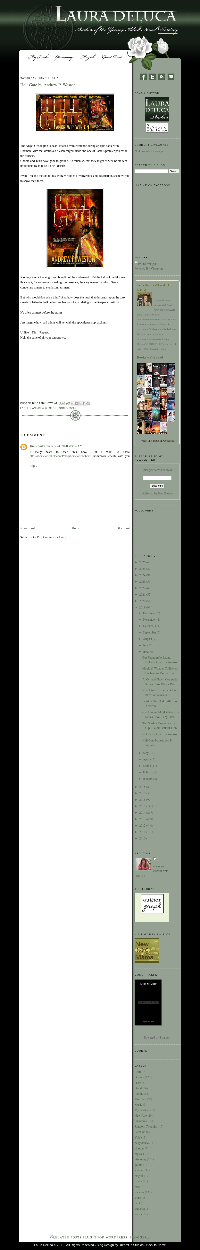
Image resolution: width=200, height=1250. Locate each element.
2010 (142, 838)
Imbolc (139, 1093)
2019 (142, 607)
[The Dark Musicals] (165, 384)
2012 (142, 825)
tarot (137, 1203)
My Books (141, 1110)
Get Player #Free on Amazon (160, 734)
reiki (137, 1186)
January (148, 778)
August (148, 639)
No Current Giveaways (149, 151)
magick (139, 1176)
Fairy (138, 1082)
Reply (33, 466)
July (146, 645)
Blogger (164, 1037)
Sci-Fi (73, 408)
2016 (142, 799)
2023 (142, 581)
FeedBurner (165, 493)
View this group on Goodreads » (159, 440)
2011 (142, 832)
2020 (142, 601)
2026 (142, 562)
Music (138, 1104)
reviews (139, 1192)
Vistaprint (157, 268)
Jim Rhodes (37, 446)
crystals (139, 1154)
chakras (139, 1148)
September (150, 632)
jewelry (139, 1170)
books (63, 408)
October (148, 626)
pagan (138, 1181)
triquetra (140, 1208)
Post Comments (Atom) (51, 537)
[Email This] (73, 403)
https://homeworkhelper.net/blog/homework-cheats (60, 456)
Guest (138, 1088)
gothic (138, 1165)
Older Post (123, 528)
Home (75, 528)
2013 (142, 819)
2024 (142, 575)
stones (138, 1197)
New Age (141, 1115)
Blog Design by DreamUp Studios (120, 1245)
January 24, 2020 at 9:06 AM (64, 446)
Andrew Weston (44, 408)
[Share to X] (80, 403)
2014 (142, 812)
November (149, 619)
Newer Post (27, 528)
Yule (137, 1137)
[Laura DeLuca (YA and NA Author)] (145, 299)
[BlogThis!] (77, 403)
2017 (142, 793)
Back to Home (156, 1245)
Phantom (140, 1121)
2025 (142, 568)
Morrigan (140, 1099)
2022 (142, 588)
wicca (138, 1214)
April (146, 759)
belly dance (142, 1143)
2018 (142, 787)
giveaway (140, 1159)
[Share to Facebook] (84, 403)
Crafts (138, 1071)
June (146, 652)
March (147, 766)
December (149, 613)
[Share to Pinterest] (88, 403)
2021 (142, 594)
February (149, 772)
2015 (142, 806)
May (146, 753)
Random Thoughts (146, 1126)
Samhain (140, 1132)
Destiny (139, 1077)
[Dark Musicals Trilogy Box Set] (149, 393)
